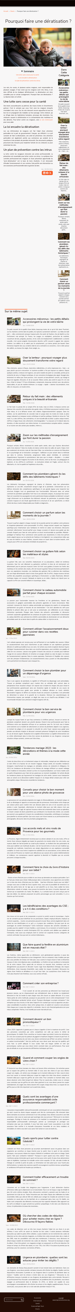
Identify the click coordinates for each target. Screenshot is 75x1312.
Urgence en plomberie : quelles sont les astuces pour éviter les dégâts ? (45, 1259)
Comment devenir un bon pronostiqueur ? (37, 1020)
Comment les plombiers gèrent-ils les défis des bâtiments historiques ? (64, 247)
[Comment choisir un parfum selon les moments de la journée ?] (64, 273)
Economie (37, 1298)
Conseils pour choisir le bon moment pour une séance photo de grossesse (43, 791)
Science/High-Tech (37, 1306)
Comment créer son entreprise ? (40, 983)
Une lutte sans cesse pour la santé (27, 75)
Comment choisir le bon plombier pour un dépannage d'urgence (44, 672)
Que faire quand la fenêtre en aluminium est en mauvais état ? (45, 946)
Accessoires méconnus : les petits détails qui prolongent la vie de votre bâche (64, 95)
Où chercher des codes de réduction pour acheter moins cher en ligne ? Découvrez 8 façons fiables (43, 1218)
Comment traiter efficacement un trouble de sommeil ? (45, 1178)
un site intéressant (46, 120)
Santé (38, 1303)
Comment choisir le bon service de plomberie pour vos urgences (42, 711)
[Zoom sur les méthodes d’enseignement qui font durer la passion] (64, 197)
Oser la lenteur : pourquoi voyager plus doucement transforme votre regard (64, 132)
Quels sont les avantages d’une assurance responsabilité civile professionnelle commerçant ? (40, 1099)
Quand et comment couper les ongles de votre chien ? (45, 1059)
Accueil (6, 11)
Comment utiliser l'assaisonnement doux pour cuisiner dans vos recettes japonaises (46, 631)
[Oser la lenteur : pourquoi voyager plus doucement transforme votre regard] (64, 120)
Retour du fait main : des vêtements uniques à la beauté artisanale (63, 170)
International (37, 1301)
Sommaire (29, 71)
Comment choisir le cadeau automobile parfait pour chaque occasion (44, 591)
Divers (12, 11)
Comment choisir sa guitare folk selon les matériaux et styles (44, 553)
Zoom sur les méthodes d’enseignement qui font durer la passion (65, 208)
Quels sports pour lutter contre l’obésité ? (40, 1140)
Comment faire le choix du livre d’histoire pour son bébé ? (46, 868)
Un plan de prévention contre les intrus (27, 80)
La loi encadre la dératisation (27, 77)
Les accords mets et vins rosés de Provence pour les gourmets (42, 830)
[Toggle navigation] (4, 3)
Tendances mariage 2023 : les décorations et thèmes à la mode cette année (44, 751)
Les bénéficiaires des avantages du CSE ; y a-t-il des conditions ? (45, 907)
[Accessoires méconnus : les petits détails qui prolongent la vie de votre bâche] (64, 82)
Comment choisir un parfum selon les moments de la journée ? (64, 285)
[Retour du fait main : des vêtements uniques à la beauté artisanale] (64, 157)
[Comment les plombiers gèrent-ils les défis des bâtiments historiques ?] (64, 236)
